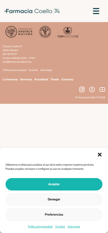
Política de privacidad (40, 226)
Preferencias (54, 214)
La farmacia (10, 79)
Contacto (67, 79)
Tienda (54, 79)
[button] (99, 154)
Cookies (60, 226)
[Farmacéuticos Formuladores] (45, 32)
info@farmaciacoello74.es (17, 62)
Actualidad (41, 79)
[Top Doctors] (68, 32)
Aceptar (54, 184)
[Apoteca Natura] (19, 32)
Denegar (54, 199)
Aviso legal (74, 226)
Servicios (26, 79)
